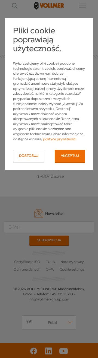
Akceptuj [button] (70, 155)
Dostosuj (28, 155)
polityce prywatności (59, 139)
